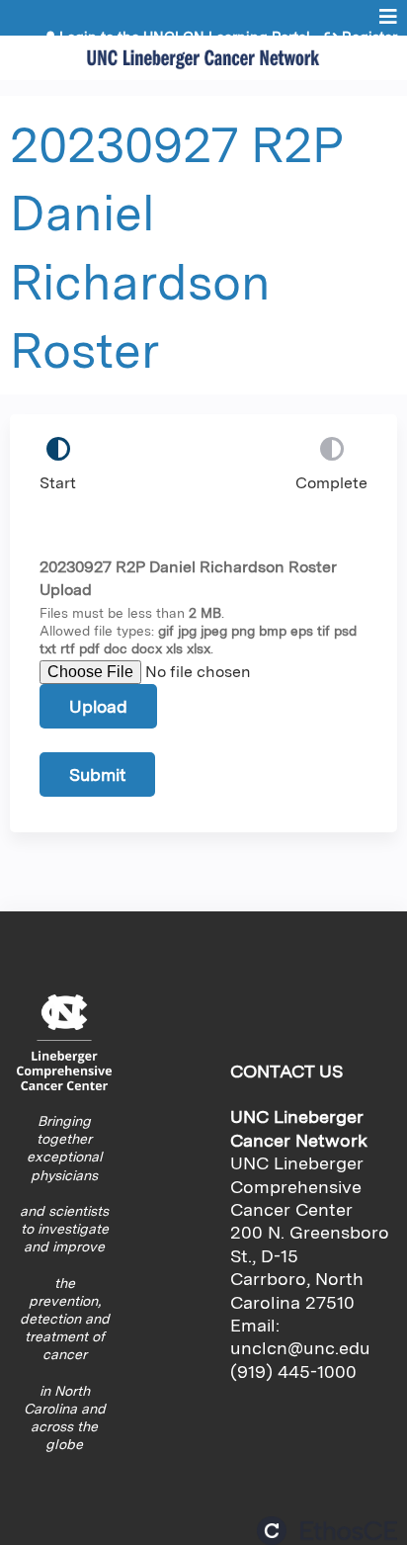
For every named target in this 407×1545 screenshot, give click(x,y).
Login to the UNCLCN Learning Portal (184, 37)
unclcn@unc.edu (300, 1347)
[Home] (203, 53)
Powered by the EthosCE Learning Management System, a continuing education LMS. (327, 1530)
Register (369, 37)
